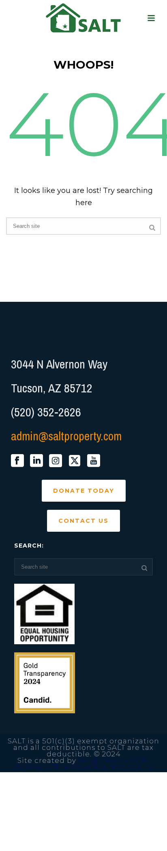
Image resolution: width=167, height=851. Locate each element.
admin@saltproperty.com (66, 436)
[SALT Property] (83, 18)
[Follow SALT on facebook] (17, 461)
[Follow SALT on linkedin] (36, 461)
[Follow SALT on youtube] (93, 461)
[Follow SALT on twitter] (74, 461)
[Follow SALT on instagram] (55, 461)
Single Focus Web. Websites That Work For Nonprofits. (83, 763)
